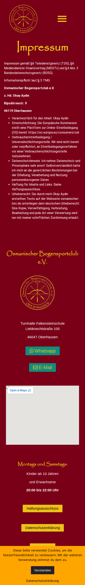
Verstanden (42, 570)
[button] (62, 18)
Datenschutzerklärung (42, 581)
